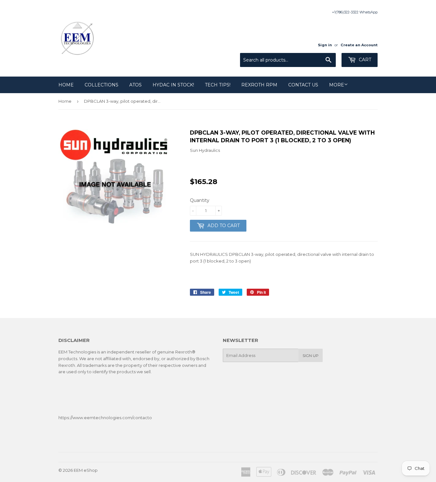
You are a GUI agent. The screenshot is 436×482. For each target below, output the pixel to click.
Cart (364, 60)
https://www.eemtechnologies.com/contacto (105, 417)
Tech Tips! (217, 85)
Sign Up (311, 355)
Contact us (303, 85)
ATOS (135, 85)
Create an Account (359, 45)
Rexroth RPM (259, 85)
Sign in (325, 45)
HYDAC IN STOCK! (173, 85)
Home (66, 85)
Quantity (199, 200)
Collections (101, 85)
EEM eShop (86, 470)
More (336, 85)
